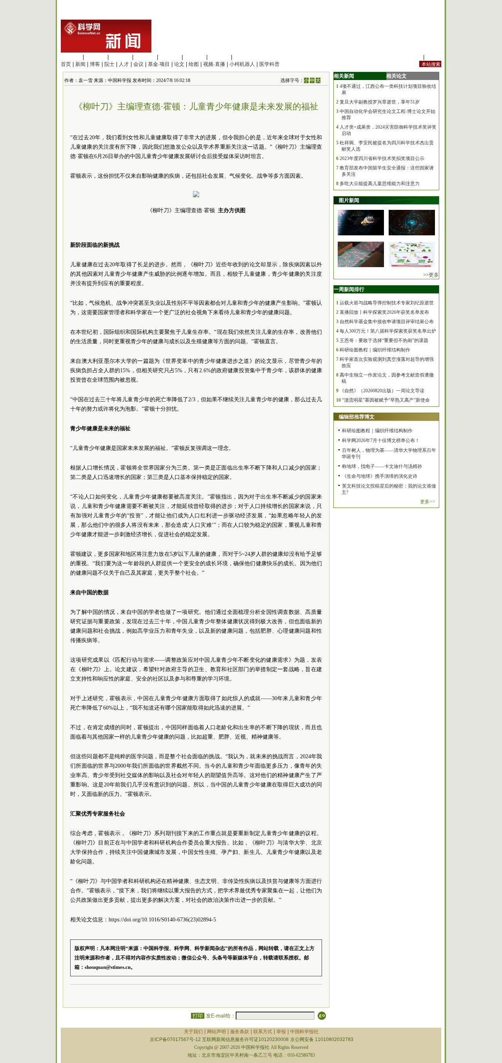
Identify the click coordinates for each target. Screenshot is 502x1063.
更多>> (427, 501)
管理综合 (244, 57)
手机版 (433, 57)
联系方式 (262, 1031)
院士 (109, 64)
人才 (124, 64)
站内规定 (411, 57)
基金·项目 (159, 64)
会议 (138, 64)
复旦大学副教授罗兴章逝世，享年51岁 (380, 102)
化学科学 (120, 57)
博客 (95, 64)
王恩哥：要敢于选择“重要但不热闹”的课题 (384, 340)
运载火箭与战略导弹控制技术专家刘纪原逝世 (387, 303)
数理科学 (219, 57)
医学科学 (95, 57)
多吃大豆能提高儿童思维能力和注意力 (380, 183)
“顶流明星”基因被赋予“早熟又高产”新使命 (386, 400)
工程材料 (145, 57)
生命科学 (71, 57)
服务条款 (239, 1031)
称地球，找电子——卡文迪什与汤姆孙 (382, 466)
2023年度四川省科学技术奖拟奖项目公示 (382, 158)
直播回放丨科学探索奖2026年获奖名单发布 (384, 312)
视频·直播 (214, 64)
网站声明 (216, 1031)
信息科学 (170, 57)
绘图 (194, 64)
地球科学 (194, 57)
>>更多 (431, 275)
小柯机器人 (242, 64)
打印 (197, 1016)
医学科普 (269, 64)
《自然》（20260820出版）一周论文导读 (382, 390)
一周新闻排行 (349, 289)
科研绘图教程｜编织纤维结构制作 (375, 350)
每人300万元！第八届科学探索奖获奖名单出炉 (388, 331)
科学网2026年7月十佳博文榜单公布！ (381, 440)
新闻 (80, 64)
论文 (179, 64)
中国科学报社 (304, 1031)
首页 (66, 64)
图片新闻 (349, 200)
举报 (281, 1031)
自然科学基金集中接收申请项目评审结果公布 (387, 321)
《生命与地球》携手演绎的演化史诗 (379, 476)
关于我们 (193, 1031)
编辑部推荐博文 (357, 417)
